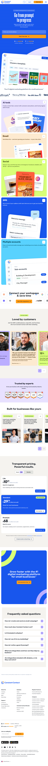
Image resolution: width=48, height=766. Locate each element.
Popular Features (36, 689)
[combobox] (6, 761)
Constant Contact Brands (23, 705)
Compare (34, 697)
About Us (3, 689)
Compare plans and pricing (23, 539)
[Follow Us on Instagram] (1, 747)
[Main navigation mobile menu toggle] (46, 2)
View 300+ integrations (23, 301)
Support (3, 700)
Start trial (38, 2)
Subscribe (19, 733)
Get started (39, 491)
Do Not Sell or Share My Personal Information (19, 755)
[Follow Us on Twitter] (15, 747)
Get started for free (23, 582)
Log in (29, 2)
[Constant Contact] (6, 2)
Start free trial (23, 36)
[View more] (24, 116)
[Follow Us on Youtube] (5, 747)
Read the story (15, 363)
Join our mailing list (6, 731)
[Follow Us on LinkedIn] (9, 747)
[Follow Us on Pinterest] (12, 747)
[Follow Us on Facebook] (7, 747)
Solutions (19, 689)
